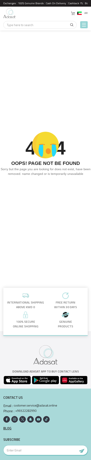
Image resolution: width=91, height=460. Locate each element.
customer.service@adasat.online (35, 405)
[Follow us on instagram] (14, 419)
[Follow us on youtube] (38, 419)
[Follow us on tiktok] (46, 419)
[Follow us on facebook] (6, 419)
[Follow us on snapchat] (30, 419)
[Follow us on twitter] (22, 419)
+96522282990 (25, 410)
